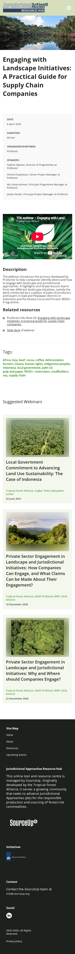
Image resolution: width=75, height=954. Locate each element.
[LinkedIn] (9, 916)
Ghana (19, 364)
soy (5, 375)
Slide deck (13, 330)
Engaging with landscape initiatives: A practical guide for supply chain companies (38, 321)
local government (28, 368)
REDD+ (28, 371)
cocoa (30, 360)
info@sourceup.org (17, 893)
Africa (7, 360)
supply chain (17, 375)
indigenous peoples (57, 364)
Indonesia (9, 368)
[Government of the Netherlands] (20, 857)
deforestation (54, 360)
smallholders (59, 371)
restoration (42, 371)
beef (22, 360)
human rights (34, 364)
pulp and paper (13, 371)
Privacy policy (14, 941)
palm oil (47, 368)
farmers (8, 364)
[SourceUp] (25, 823)
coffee (40, 360)
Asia (15, 360)
